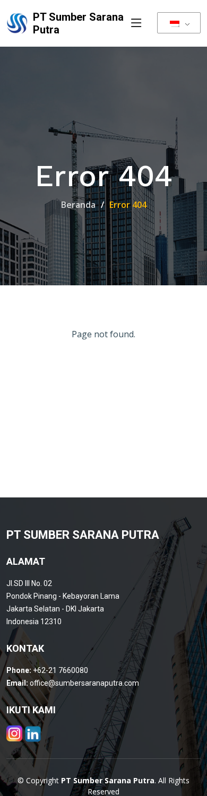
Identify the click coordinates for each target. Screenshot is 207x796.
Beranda (78, 205)
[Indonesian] (179, 23)
